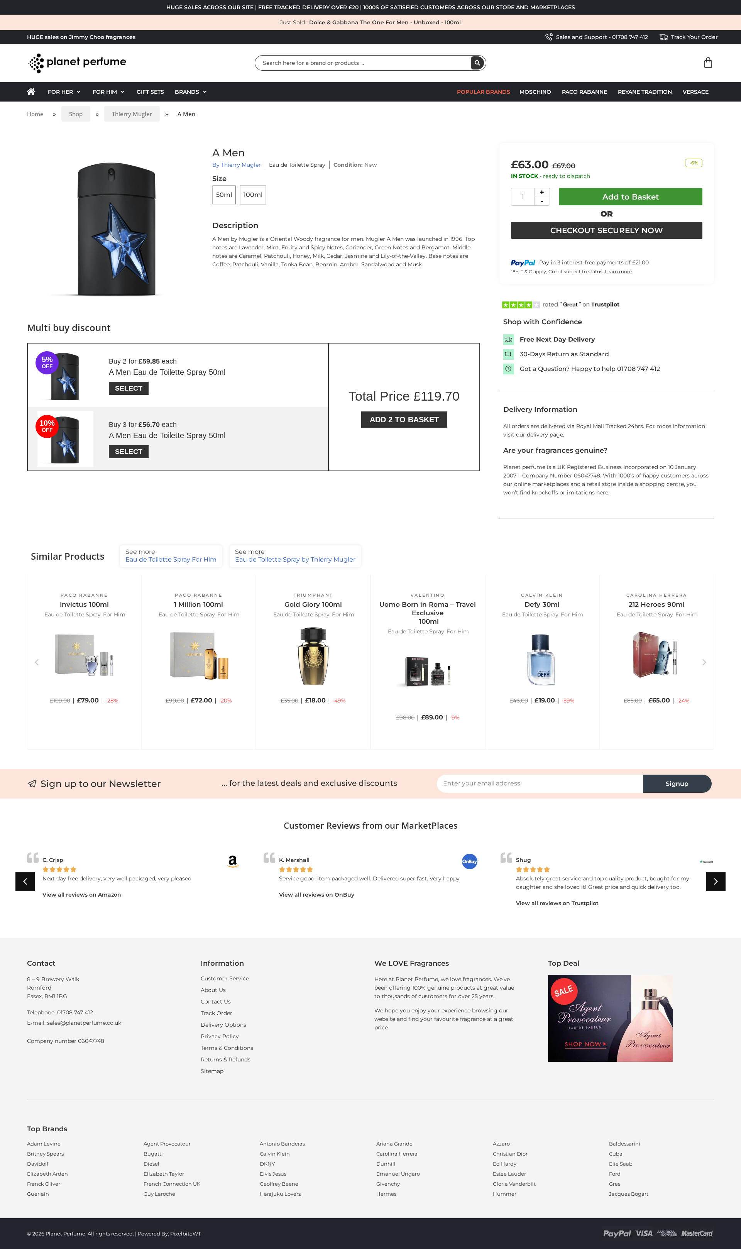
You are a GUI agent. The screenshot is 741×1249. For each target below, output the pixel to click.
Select (128, 388)
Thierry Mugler (132, 114)
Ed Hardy (504, 1164)
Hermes (386, 1194)
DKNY (267, 1164)
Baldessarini (624, 1144)
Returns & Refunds (225, 1059)
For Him (114, 614)
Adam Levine (44, 1144)
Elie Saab (621, 1164)
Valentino (428, 595)
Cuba (616, 1154)
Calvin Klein (542, 595)
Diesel (151, 1164)
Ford (615, 1174)
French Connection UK (172, 1184)
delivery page (545, 434)
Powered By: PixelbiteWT (169, 1233)
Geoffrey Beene (279, 1184)
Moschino (535, 91)
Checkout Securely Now (606, 230)
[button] (64, 92)
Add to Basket (630, 196)
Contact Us (216, 1001)
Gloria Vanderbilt (514, 1184)
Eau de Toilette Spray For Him (171, 555)
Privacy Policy (220, 1036)
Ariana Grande (394, 1144)
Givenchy (388, 1184)
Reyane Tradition (645, 91)
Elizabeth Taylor (164, 1174)
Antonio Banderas (282, 1144)
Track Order (216, 1013)
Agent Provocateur (167, 1144)
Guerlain (38, 1194)
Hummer (504, 1194)
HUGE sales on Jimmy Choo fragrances (81, 37)
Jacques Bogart (628, 1194)
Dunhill (386, 1164)
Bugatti (153, 1154)
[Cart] (708, 63)
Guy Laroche (159, 1194)
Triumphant (313, 595)
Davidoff (37, 1164)
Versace (696, 91)
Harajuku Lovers (280, 1194)
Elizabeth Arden (47, 1174)
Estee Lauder (509, 1174)
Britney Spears (45, 1154)
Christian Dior (510, 1154)
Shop (76, 114)
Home (35, 114)
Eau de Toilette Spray (297, 164)
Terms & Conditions (227, 1047)
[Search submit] (477, 62)
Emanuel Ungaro (398, 1174)
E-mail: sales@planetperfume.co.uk (74, 1022)
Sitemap (212, 1071)
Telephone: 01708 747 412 (60, 1012)
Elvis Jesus (273, 1174)
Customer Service (225, 978)
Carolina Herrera (656, 595)
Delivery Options (223, 1024)
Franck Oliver (43, 1184)
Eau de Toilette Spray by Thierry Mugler (295, 555)
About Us (213, 990)
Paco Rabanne (584, 91)
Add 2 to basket (404, 419)
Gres (614, 1184)
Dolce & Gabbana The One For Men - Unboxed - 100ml (385, 22)
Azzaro (501, 1144)
